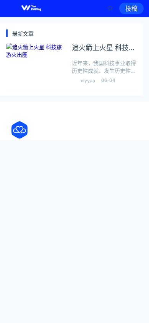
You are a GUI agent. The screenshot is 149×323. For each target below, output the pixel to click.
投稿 (131, 8)
